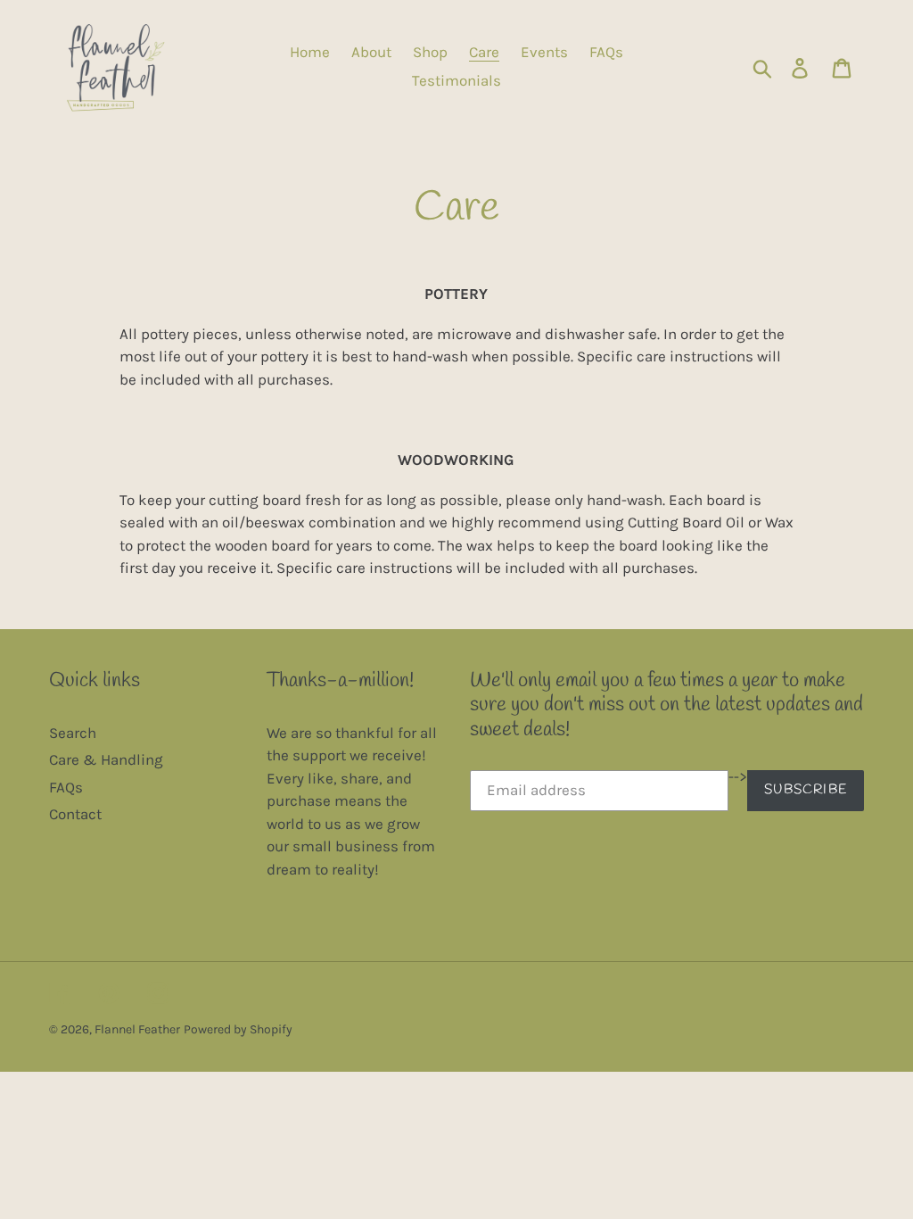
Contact (75, 814)
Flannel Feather (137, 1029)
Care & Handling (106, 759)
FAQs (66, 787)
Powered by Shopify (238, 1029)
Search (72, 733)
